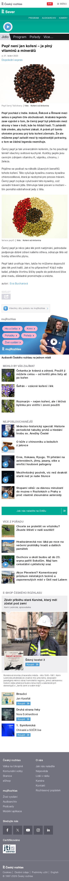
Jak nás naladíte (45, 766)
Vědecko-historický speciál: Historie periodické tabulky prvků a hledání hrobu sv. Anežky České (40, 430)
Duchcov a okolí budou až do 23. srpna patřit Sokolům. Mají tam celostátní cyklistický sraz (38, 561)
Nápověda (42, 771)
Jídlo (5, 37)
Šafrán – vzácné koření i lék (34, 386)
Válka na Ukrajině (13, 766)
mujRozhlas (8, 319)
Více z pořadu (13, 521)
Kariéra (40, 780)
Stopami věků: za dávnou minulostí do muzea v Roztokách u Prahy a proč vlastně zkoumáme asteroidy (39, 491)
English (54, 872)
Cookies (7, 872)
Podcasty (8, 806)
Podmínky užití (40, 872)
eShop (7, 780)
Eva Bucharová (19, 283)
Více (48, 37)
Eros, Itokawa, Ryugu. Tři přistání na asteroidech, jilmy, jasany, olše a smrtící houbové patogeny (40, 461)
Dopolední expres (12, 59)
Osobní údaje (22, 872)
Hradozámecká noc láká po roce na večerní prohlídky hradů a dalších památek (40, 545)
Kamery (63, 18)
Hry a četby (11, 328)
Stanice (7, 775)
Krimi (30, 328)
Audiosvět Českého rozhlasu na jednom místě (26, 357)
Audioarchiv (49, 18)
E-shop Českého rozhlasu (22, 592)
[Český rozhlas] (12, 4)
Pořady (35, 37)
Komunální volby (13, 771)
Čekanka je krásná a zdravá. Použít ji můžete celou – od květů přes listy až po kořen (41, 374)
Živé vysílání (11, 342)
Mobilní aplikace (12, 811)
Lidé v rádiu (43, 775)
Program (34, 18)
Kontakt (40, 785)
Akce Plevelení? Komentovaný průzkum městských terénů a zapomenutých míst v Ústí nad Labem (41, 576)
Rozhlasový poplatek (48, 790)
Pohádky (10, 335)
